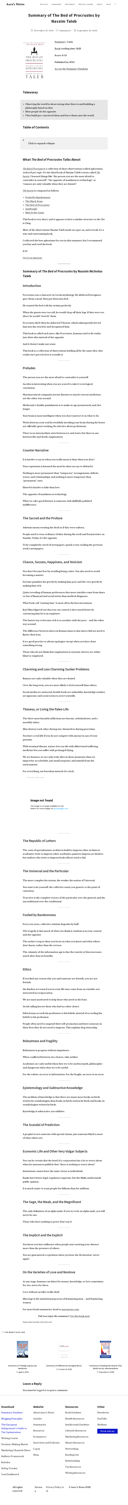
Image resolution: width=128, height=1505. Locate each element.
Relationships (72, 1461)
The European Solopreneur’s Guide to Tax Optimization (14, 1428)
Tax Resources (73, 1467)
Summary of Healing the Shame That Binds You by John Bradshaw (105, 1367)
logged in (41, 1390)
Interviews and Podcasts (46, 1442)
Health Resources (74, 1418)
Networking (71, 1449)
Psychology (46, 1322)
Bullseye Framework (12, 1456)
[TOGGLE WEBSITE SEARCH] (115, 4)
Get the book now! (80, 1316)
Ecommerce (39, 1436)
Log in (36, 1449)
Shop (36, 1455)
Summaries (65, 31)
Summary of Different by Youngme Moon (64, 1365)
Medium (102, 1424)
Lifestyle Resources (75, 1430)
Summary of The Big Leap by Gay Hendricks (22, 1367)
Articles (37, 1418)
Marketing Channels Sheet (15, 1450)
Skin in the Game (34, 212)
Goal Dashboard (10, 1474)
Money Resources (74, 1442)
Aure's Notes (15, 4)
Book (57, 48)
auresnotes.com (70, 1309)
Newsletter (103, 1412)
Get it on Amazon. (32, 258)
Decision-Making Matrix (14, 1444)
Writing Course (9, 1438)
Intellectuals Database (77, 1424)
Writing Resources (75, 1473)
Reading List (72, 1455)
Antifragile (31, 209)
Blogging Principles (11, 1418)
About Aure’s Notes (43, 1412)
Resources (38, 1430)
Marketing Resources (76, 1436)
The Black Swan (34, 201)
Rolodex (5, 1462)
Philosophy (33, 1322)
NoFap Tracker (9, 1468)
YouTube (102, 1418)
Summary (60, 42)
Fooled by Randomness (37, 197)
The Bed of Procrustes (33, 169)
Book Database (73, 1412)
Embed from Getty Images (35, 777)
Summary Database (12, 1412)
